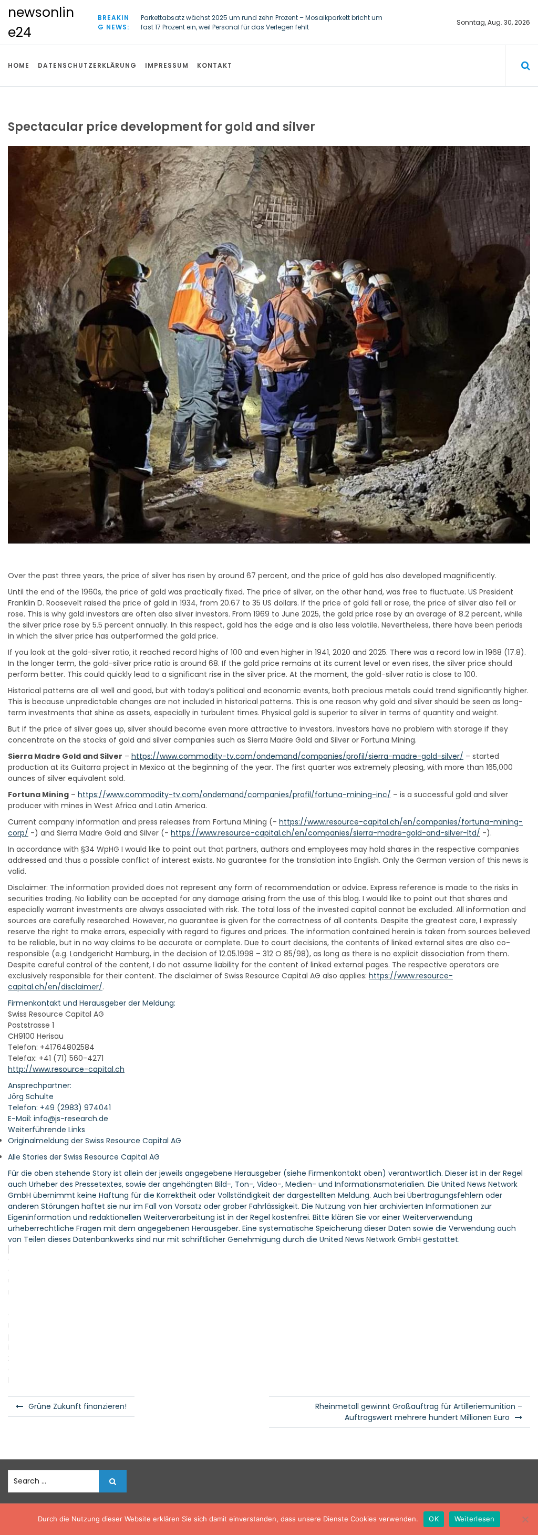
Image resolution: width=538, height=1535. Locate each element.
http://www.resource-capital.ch (66, 1069)
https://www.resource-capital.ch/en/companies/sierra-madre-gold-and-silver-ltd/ (325, 833)
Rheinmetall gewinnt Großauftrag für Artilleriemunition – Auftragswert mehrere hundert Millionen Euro (418, 1412)
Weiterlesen (474, 1519)
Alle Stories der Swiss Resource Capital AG (84, 1157)
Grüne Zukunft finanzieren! (77, 1406)
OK (434, 1519)
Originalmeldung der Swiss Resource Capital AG (94, 1140)
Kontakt (214, 65)
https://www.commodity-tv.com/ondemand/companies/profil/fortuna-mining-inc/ (234, 794)
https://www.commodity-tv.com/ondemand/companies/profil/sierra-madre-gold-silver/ (297, 756)
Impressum (167, 65)
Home (18, 65)
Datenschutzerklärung (87, 65)
